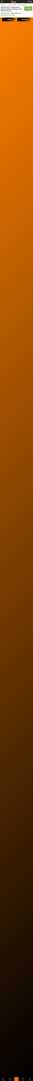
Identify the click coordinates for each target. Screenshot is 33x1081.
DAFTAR (24, 19)
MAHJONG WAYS (12, 5)
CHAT (30, 1080)
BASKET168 (3, 5)
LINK (23, 1080)
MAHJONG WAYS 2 (22, 5)
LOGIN (9, 19)
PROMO (3, 1080)
